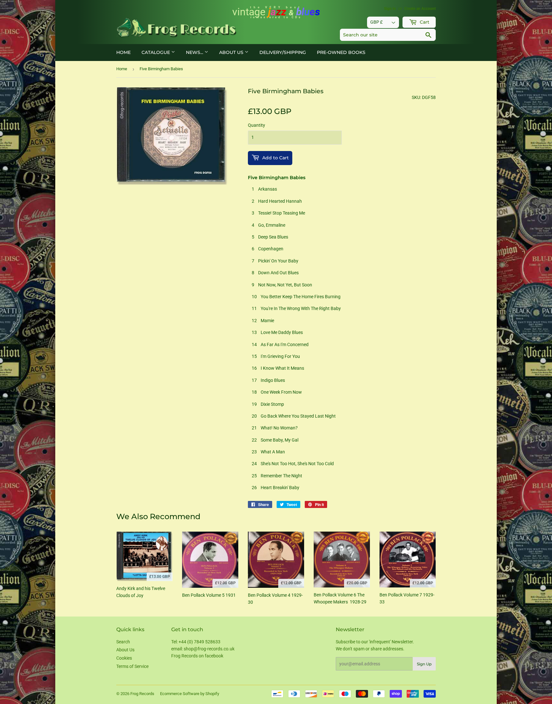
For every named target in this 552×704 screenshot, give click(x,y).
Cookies (124, 658)
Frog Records (142, 693)
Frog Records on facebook (197, 655)
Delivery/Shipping (282, 52)
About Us (232, 52)
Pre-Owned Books (341, 52)
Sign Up (424, 664)
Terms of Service (132, 666)
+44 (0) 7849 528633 (199, 641)
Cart (423, 22)
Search (123, 641)
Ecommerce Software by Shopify (189, 693)
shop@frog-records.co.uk (209, 648)
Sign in (390, 8)
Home (123, 52)
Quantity (256, 125)
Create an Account (420, 8)
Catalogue (156, 52)
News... (195, 52)
